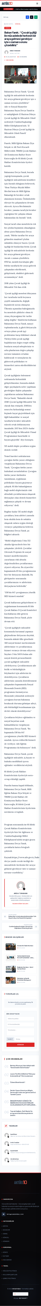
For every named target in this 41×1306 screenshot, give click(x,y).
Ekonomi (6, 1230)
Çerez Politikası (9, 1278)
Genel (5, 1234)
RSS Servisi (7, 1260)
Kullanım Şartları (10, 1274)
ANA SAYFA (9, 24)
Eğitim (5, 1226)
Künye (5, 1252)
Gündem (6, 1241)
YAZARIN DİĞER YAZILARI (20, 903)
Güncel (17, 24)
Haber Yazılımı (21, 1294)
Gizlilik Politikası (10, 1271)
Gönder (20, 1044)
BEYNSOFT (23, 1298)
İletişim (6, 1256)
